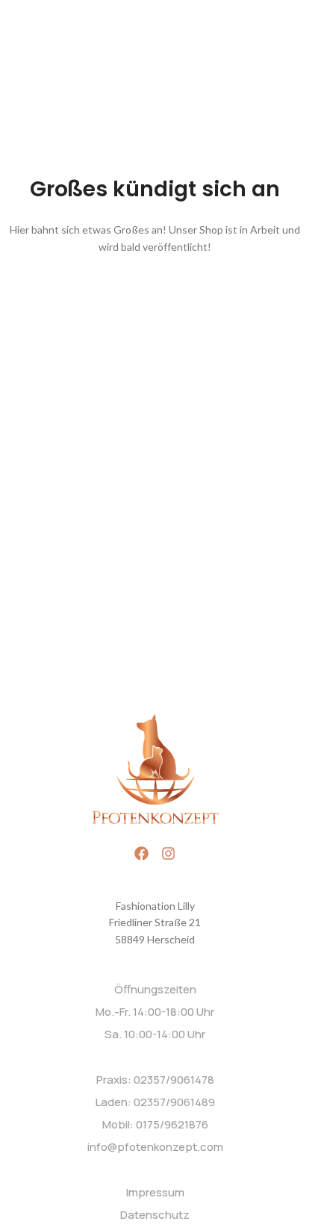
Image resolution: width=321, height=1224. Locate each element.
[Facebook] (141, 853)
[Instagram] (168, 853)
